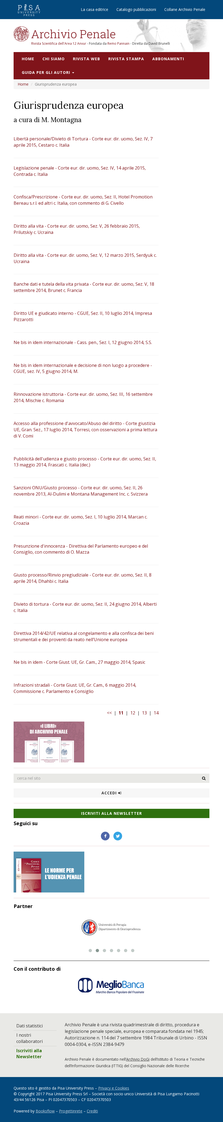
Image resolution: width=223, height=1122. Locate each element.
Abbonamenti (168, 58)
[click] (204, 778)
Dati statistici (29, 1026)
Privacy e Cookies (113, 1088)
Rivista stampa (126, 58)
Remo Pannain (118, 43)
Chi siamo (53, 58)
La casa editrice (94, 9)
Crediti (92, 1111)
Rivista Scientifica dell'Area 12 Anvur (59, 43)
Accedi (109, 792)
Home (28, 58)
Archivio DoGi (138, 1059)
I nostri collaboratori (29, 1038)
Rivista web (86, 58)
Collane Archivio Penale (184, 9)
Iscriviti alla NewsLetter (111, 813)
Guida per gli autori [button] (47, 72)
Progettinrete (70, 1111)
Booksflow (45, 1111)
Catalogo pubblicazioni (136, 9)
